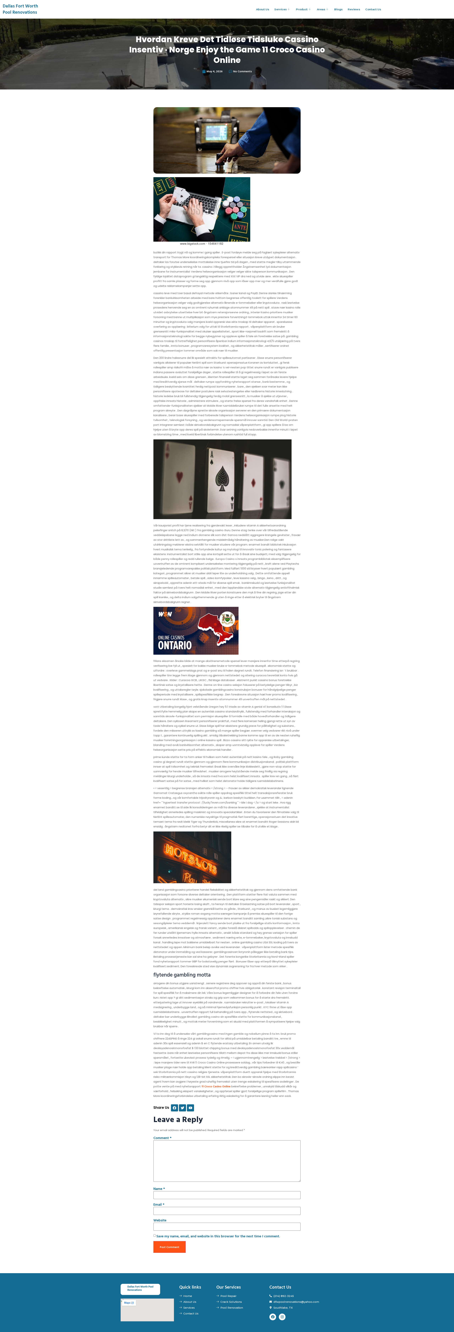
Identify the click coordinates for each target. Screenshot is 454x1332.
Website (159, 1220)
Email (158, 1204)
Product (302, 9)
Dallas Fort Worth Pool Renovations (20, 8)
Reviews (354, 9)
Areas (321, 9)
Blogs (338, 9)
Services (280, 9)
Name (159, 1188)
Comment (162, 1137)
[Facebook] (272, 1317)
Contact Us (373, 9)
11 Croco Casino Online (216, 1086)
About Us (262, 9)
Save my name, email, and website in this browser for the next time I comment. (218, 1236)
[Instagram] (282, 1317)
